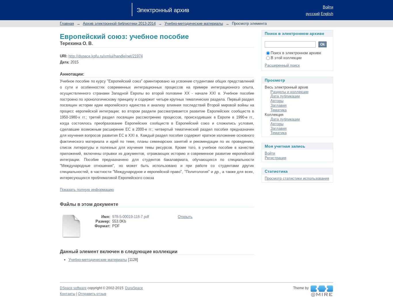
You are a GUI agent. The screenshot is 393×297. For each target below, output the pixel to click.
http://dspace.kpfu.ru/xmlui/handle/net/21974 (105, 56)
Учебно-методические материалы (194, 23)
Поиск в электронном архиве (296, 53)
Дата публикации (285, 96)
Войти (328, 7)
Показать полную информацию (87, 189)
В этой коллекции (286, 58)
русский (313, 14)
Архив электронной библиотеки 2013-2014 (119, 23)
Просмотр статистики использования (297, 178)
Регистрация (275, 158)
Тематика (278, 110)
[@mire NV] (321, 291)
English (327, 14)
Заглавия (278, 105)
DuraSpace (134, 288)
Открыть (185, 217)
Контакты (67, 294)
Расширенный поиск (282, 65)
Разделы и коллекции (289, 92)
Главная (67, 23)
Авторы (276, 101)
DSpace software (73, 288)
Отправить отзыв (92, 294)
